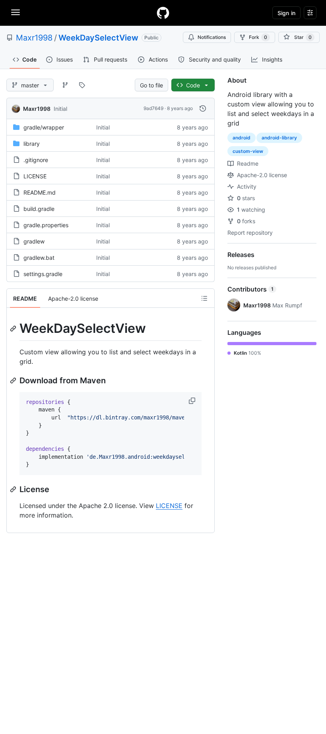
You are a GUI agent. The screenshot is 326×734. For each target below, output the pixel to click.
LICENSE (35, 176)
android (241, 138)
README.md (39, 192)
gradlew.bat (38, 257)
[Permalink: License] (13, 489)
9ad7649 (153, 108)
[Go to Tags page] (82, 85)
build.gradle (38, 208)
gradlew (34, 241)
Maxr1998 (34, 37)
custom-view (248, 151)
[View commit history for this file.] (203, 108)
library (31, 143)
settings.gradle (42, 273)
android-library (279, 138)
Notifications (212, 37)
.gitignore (35, 159)
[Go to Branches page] (65, 85)
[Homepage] (163, 12)
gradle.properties (45, 225)
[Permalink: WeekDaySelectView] (13, 328)
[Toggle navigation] (15, 12)
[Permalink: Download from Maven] (13, 380)
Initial (60, 108)
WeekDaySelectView (98, 37)
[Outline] (204, 298)
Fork (258, 37)
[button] (192, 400)
